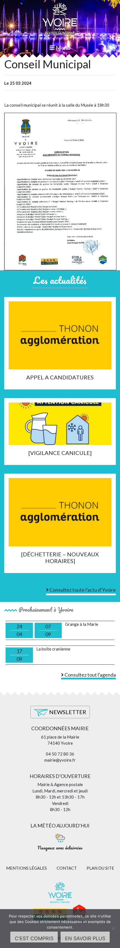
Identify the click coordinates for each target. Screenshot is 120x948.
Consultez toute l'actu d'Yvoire (82, 590)
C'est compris (34, 938)
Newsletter (67, 712)
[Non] (113, 928)
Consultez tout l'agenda (90, 675)
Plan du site (100, 868)
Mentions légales (26, 868)
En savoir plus (85, 938)
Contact (67, 868)
